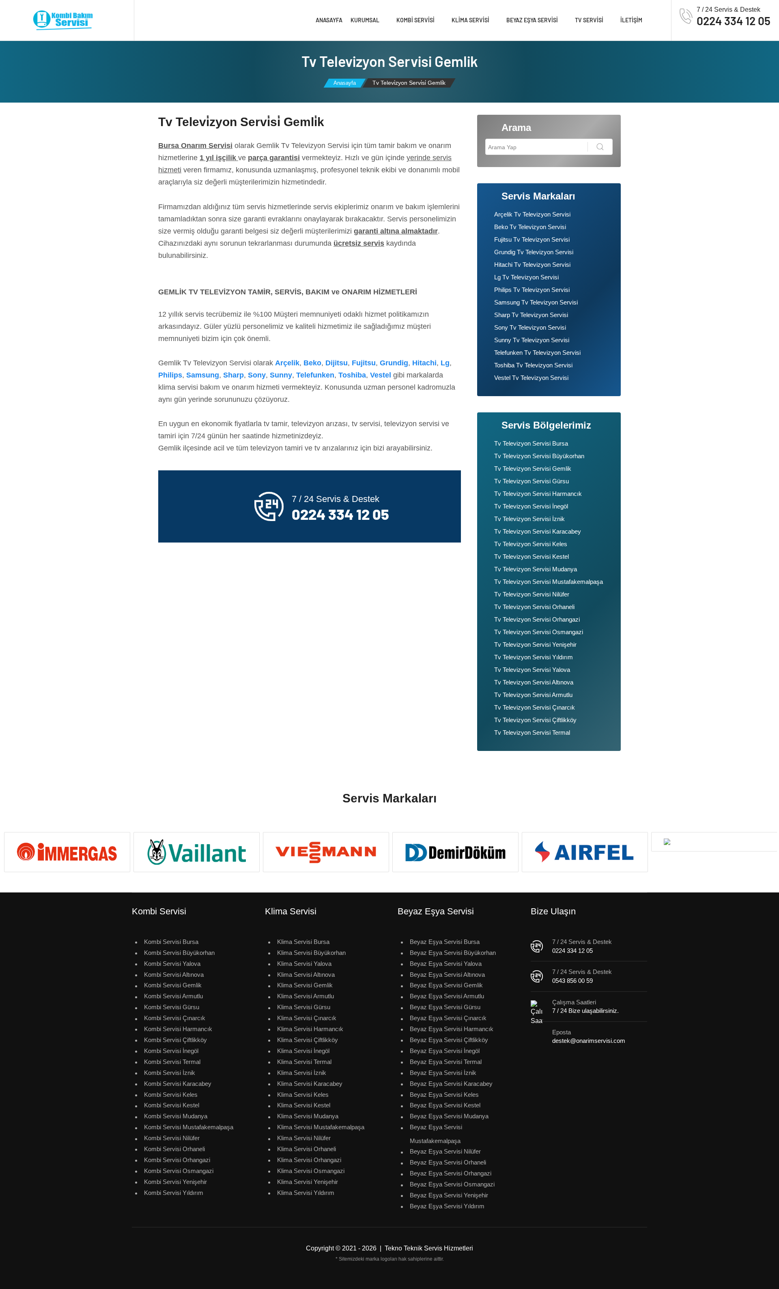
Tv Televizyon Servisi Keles (530, 543)
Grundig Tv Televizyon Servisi (533, 252)
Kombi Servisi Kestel (171, 1105)
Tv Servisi (589, 20)
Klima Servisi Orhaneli (306, 1148)
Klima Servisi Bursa (303, 941)
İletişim (631, 20)
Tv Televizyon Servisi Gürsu (531, 481)
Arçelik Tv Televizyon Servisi (532, 214)
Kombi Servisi (415, 20)
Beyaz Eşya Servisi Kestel (445, 1105)
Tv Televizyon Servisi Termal (532, 732)
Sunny (281, 375)
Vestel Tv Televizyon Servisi (531, 377)
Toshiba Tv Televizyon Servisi (533, 365)
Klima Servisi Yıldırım (305, 1192)
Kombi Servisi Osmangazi (178, 1170)
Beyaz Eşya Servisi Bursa (445, 941)
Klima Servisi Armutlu (305, 996)
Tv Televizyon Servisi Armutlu (533, 694)
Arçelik (287, 363)
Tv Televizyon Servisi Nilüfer (531, 594)
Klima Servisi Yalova (304, 963)
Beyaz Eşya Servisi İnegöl (445, 1050)
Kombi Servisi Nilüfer (172, 1138)
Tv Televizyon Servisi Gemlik (532, 468)
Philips (170, 375)
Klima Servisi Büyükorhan (311, 952)
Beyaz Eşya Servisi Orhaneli (448, 1162)
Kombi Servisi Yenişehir (175, 1181)
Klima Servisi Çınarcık (306, 1017)
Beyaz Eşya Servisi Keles (444, 1094)
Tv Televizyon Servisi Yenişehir (535, 644)
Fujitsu (364, 363)
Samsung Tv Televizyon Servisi (536, 302)
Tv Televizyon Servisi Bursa (531, 443)
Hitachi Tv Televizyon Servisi (532, 264)
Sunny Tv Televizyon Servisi (531, 340)
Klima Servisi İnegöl (303, 1050)
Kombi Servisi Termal (172, 1061)
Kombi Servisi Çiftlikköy (175, 1039)
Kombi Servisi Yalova (172, 963)
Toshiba (352, 375)
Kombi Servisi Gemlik (173, 985)
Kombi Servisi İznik (169, 1072)
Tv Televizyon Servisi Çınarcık (534, 707)
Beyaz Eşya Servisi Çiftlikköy (449, 1039)
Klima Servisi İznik (301, 1072)
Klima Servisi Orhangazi (309, 1159)
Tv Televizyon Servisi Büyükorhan (539, 456)
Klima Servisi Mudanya (307, 1116)
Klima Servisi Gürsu (303, 1007)
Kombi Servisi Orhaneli (174, 1148)
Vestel (380, 375)
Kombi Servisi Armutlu (173, 996)
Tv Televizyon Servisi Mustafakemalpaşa (548, 581)
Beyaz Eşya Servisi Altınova (447, 974)
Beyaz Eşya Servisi (532, 20)
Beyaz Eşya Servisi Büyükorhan (453, 952)
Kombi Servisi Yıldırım (173, 1192)
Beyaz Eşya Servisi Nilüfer (445, 1151)
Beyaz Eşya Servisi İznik (443, 1072)
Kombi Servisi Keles (171, 1094)
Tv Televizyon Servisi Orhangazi (537, 619)
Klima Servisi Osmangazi (310, 1170)
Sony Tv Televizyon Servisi (530, 327)
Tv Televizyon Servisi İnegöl (531, 506)
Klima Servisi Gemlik (305, 985)
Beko (312, 363)
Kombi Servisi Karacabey (177, 1083)
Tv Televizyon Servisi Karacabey (537, 531)
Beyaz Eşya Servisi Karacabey (451, 1083)
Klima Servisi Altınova (306, 974)
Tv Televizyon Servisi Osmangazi (538, 631)
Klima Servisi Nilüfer (304, 1138)
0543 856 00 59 (572, 980)
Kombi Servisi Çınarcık (174, 1017)
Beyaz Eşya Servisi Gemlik (446, 985)
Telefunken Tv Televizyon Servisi (537, 352)
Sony (257, 375)
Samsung (202, 375)
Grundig (394, 363)
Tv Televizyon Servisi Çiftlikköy (535, 719)
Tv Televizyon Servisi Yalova (532, 669)
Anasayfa (329, 20)
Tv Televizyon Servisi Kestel (531, 556)
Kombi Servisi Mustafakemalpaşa (188, 1127)
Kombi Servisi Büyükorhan (179, 952)
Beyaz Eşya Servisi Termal (446, 1061)
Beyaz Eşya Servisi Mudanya (449, 1116)
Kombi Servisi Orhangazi (177, 1159)
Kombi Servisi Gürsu (171, 1007)
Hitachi (424, 363)
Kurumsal (365, 20)
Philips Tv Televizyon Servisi (532, 289)
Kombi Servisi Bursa (171, 941)
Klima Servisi (470, 20)
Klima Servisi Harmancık (310, 1028)
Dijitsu (336, 363)
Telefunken (315, 375)
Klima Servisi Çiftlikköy (307, 1039)
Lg (445, 363)
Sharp (233, 375)
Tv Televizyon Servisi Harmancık (538, 493)
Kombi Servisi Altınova (174, 974)
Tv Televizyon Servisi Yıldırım (533, 657)
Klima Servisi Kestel (303, 1105)
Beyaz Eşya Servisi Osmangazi (452, 1184)
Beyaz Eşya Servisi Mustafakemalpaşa (436, 1134)
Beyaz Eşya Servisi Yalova (446, 963)
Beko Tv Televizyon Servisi (530, 226)
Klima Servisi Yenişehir (307, 1181)
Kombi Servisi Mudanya (175, 1116)
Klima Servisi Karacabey (309, 1083)
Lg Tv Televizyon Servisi (526, 277)
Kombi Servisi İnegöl (171, 1050)
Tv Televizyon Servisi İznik (529, 518)
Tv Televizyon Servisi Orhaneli (534, 606)
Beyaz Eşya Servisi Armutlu (447, 996)
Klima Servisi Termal (304, 1061)
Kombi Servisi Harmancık (178, 1028)
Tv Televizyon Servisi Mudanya (535, 569)
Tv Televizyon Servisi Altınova (533, 682)
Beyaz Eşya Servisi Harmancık (451, 1028)
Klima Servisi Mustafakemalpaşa (320, 1127)
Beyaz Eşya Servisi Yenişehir (449, 1195)
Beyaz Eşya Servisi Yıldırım (447, 1206)
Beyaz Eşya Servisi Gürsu (445, 1007)
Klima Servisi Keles (303, 1094)
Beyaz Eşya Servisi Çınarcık (448, 1017)
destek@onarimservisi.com (588, 1040)
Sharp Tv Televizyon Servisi (531, 314)
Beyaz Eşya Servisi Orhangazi (450, 1173)
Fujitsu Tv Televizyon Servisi (532, 239)
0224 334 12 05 (572, 950)
